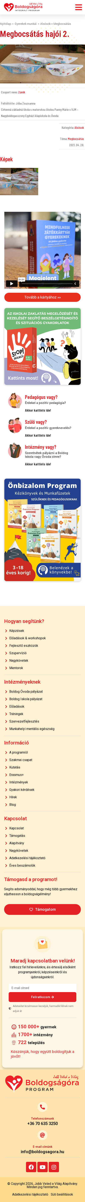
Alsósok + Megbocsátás (55, 24)
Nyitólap (5, 24)
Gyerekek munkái (26, 24)
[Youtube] (42, 1167)
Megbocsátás (76, 139)
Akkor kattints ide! (38, 410)
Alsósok (79, 127)
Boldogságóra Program (23, 7)
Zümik (21, 92)
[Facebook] (31, 1167)
